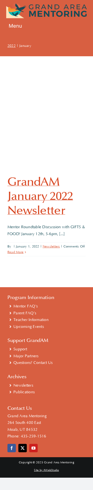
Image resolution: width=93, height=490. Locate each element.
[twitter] (22, 448)
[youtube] (33, 448)
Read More (15, 252)
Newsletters (51, 246)
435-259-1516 (33, 436)
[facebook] (11, 448)
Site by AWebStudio (46, 470)
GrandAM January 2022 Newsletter (40, 196)
